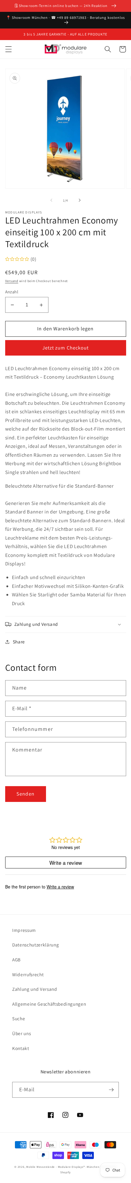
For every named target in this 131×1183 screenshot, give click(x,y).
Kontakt (20, 1048)
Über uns (21, 1033)
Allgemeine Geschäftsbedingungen (49, 1004)
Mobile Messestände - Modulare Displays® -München (62, 1167)
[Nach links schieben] (51, 200)
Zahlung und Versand (34, 989)
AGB (16, 959)
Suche (18, 1018)
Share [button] (19, 642)
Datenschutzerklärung (35, 945)
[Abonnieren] (111, 1090)
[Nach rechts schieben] (79, 200)
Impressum (24, 930)
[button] (8, 49)
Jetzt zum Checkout (65, 347)
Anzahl (12, 292)
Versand (11, 281)
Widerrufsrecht (28, 974)
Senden (25, 793)
